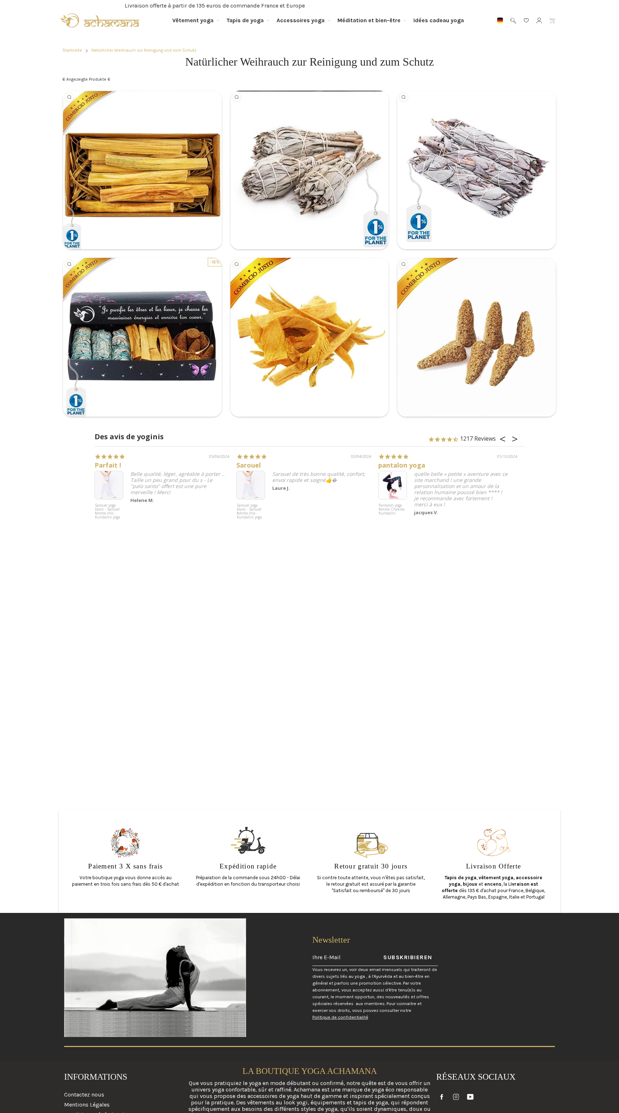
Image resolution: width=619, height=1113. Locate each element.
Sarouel (248, 465)
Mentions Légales (87, 1104)
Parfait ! (108, 465)
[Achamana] (100, 20)
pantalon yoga (401, 465)
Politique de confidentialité (340, 1017)
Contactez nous (84, 1094)
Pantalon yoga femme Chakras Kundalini (391, 509)
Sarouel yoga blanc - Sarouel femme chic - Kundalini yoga (107, 511)
